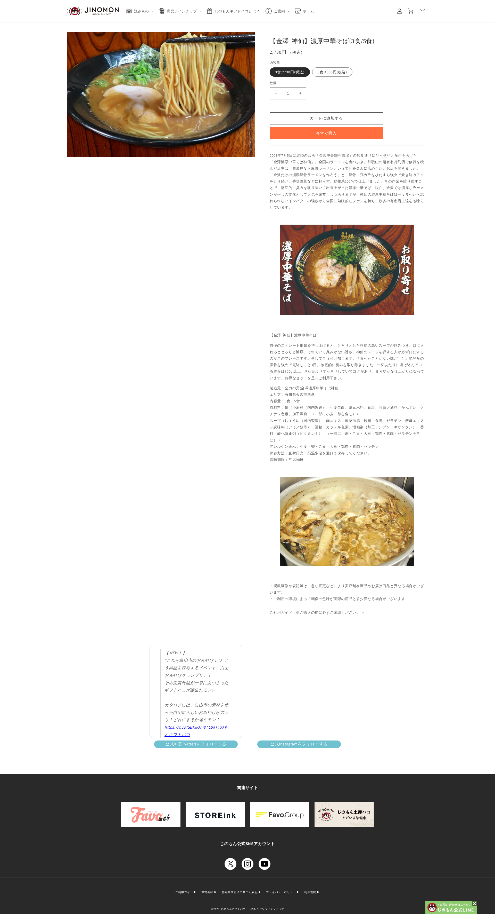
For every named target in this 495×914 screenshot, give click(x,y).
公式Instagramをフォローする (299, 744)
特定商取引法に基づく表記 (240, 892)
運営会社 (207, 892)
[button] (141, 11)
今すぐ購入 (326, 133)
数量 (273, 83)
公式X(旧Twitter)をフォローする (196, 744)
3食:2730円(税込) (289, 72)
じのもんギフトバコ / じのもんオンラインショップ (252, 909)
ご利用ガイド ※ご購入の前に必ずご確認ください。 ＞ (317, 612)
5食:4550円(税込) (332, 72)
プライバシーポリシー (281, 892)
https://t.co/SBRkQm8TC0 (188, 727)
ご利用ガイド (184, 892)
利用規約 (310, 892)
